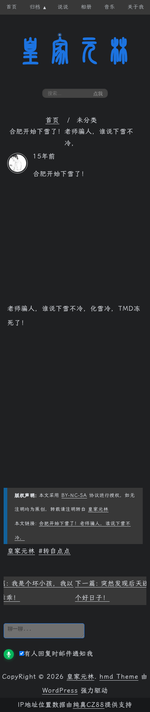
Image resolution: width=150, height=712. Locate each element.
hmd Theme (118, 676)
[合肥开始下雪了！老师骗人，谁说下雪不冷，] (17, 171)
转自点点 (57, 551)
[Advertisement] (75, 245)
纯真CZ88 (88, 704)
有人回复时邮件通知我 (58, 653)
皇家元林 (75, 50)
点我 (98, 93)
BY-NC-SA (74, 495)
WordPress (60, 690)
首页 (52, 120)
